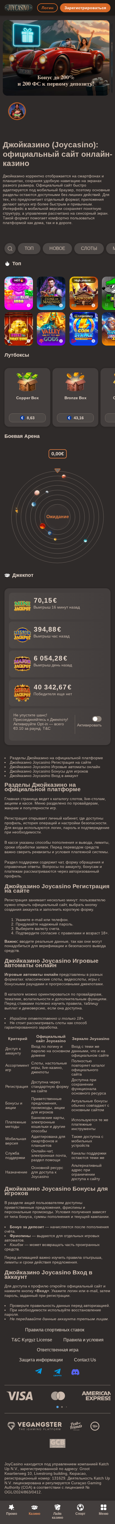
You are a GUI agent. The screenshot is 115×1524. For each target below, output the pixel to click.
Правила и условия (83, 1340)
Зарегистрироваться (85, 8)
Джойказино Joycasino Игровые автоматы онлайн (55, 767)
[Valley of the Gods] (51, 329)
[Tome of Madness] (51, 293)
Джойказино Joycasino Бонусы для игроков (49, 771)
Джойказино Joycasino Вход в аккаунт (44, 775)
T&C (47, 728)
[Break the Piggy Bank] (18, 329)
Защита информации (41, 1360)
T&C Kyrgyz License (31, 1340)
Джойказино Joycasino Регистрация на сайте (50, 762)
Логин (47, 8)
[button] (57, 248)
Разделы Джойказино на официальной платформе (56, 758)
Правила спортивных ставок (54, 1330)
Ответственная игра (57, 1350)
